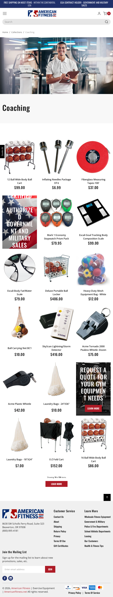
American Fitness (20, 588)
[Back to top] (107, 497)
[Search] (106, 22)
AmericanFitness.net (15, 591)
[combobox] (56, 22)
